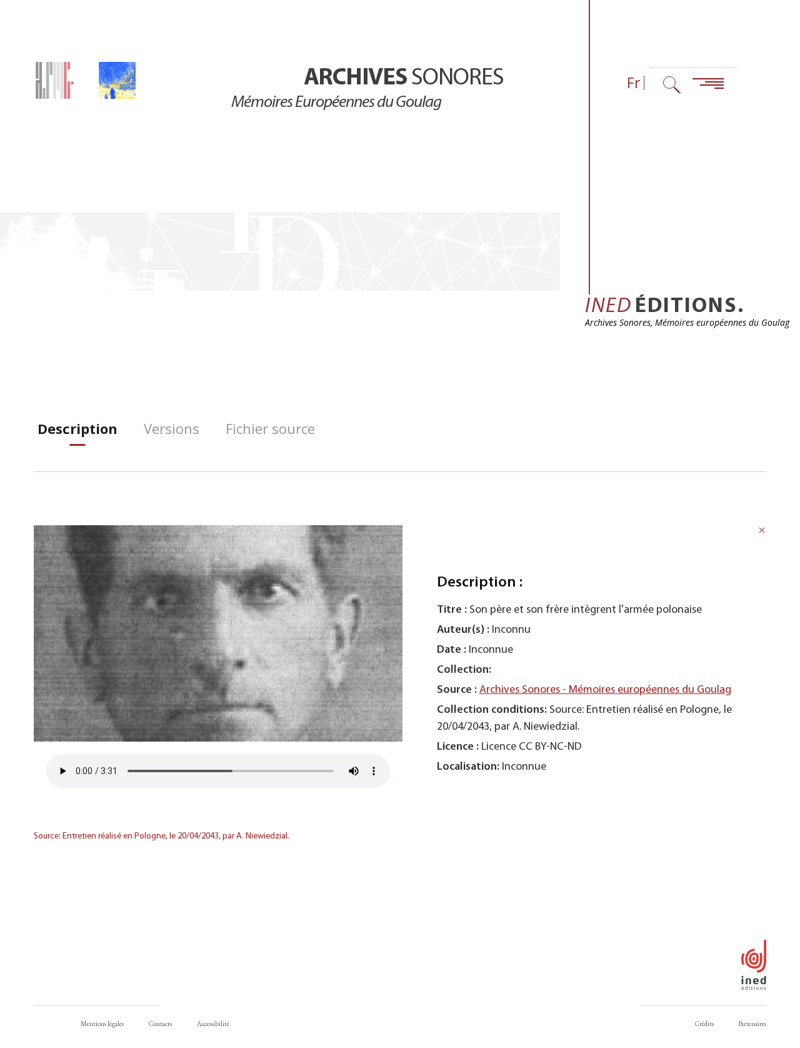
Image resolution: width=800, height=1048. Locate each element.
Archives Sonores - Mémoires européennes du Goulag (605, 690)
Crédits (704, 1023)
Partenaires (752, 1023)
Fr (634, 83)
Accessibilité (213, 1023)
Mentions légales (102, 1023)
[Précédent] (762, 531)
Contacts (160, 1023)
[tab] (77, 429)
